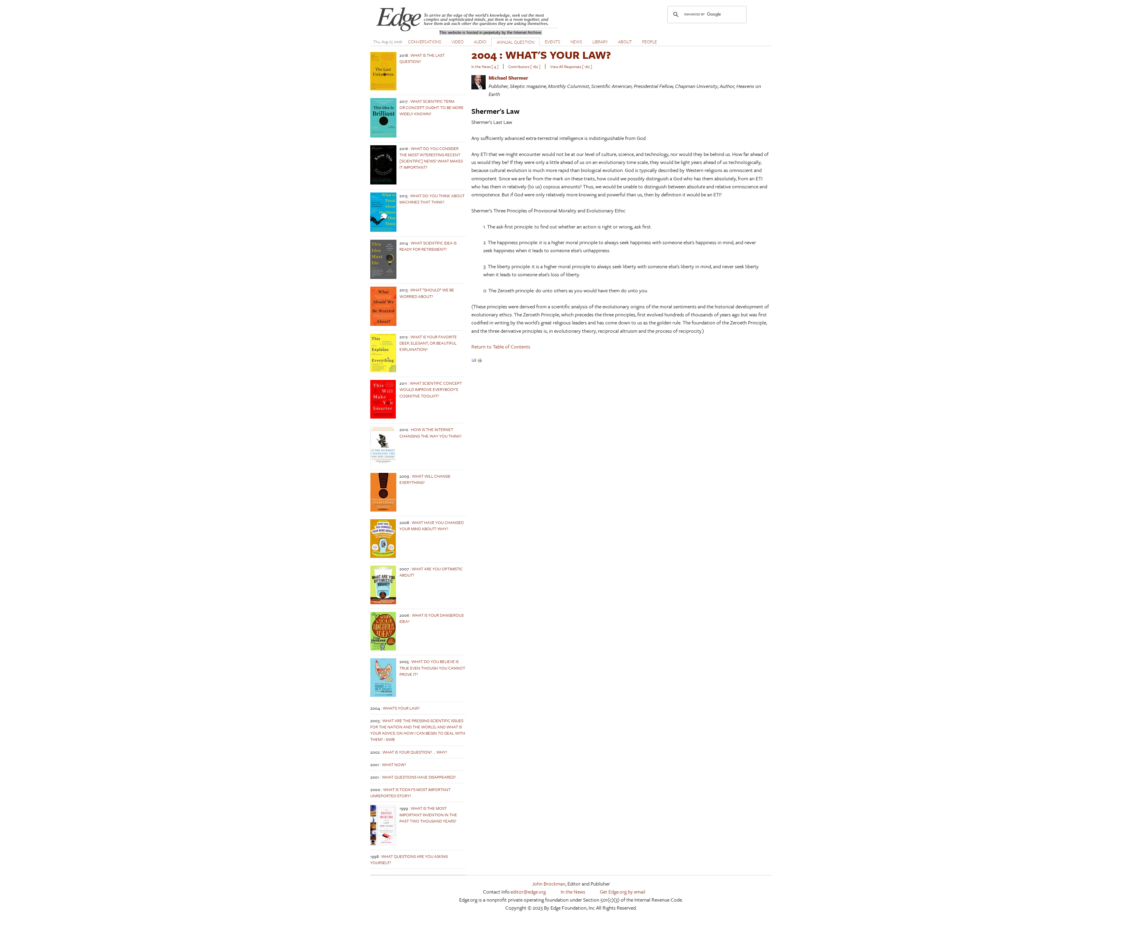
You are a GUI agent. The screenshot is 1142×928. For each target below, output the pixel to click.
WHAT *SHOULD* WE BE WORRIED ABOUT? (426, 293)
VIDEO (457, 41)
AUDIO (480, 41)
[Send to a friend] (473, 360)
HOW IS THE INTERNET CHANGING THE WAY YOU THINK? (430, 432)
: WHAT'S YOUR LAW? (541, 54)
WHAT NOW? (394, 764)
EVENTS (552, 41)
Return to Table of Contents (500, 346)
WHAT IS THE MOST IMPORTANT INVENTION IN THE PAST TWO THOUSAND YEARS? (428, 814)
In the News (573, 891)
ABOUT (625, 41)
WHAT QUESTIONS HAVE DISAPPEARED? (419, 777)
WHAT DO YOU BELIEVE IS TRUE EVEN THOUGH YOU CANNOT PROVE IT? (432, 667)
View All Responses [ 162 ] (571, 67)
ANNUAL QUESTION (515, 42)
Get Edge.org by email (622, 891)
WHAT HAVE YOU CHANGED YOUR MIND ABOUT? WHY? (431, 525)
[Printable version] (479, 360)
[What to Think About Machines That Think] (383, 230)
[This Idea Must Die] (383, 277)
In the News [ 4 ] (484, 67)
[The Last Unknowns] (383, 89)
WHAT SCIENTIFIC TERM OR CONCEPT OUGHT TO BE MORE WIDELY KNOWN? (431, 107)
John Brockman (548, 883)
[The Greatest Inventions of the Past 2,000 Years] (383, 844)
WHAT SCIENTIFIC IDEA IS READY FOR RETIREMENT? (428, 246)
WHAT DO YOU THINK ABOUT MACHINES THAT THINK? (432, 198)
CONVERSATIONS (424, 41)
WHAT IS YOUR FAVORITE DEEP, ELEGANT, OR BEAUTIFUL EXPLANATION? (428, 343)
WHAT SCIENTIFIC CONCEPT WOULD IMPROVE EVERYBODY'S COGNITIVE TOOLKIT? (430, 389)
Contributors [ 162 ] (524, 67)
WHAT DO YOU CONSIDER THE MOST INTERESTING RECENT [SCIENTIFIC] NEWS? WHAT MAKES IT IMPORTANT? (431, 158)
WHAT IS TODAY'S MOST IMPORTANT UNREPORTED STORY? (410, 792)
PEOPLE (649, 41)
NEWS (576, 41)
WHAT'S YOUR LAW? (401, 708)
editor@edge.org (528, 891)
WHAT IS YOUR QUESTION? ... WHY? (414, 752)
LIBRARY (600, 41)
